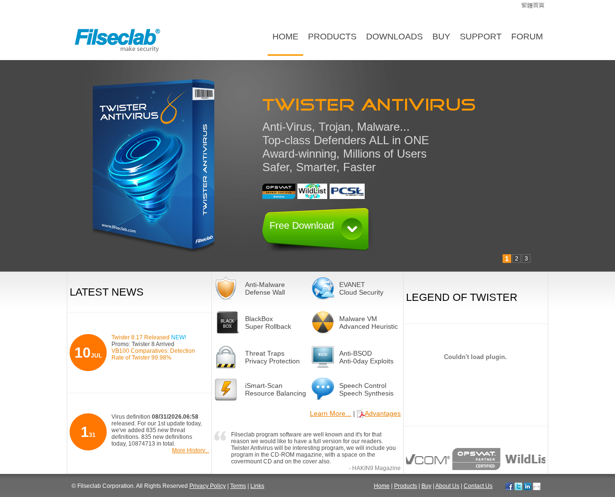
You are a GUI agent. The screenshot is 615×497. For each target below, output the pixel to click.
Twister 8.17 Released (148, 337)
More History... (190, 450)
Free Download (302, 225)
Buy (441, 36)
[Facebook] (509, 486)
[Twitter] (518, 486)
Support (481, 36)
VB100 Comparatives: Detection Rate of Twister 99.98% (153, 354)
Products (332, 36)
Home (285, 36)
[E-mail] (537, 486)
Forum (527, 36)
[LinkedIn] (527, 486)
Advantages (383, 413)
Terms (238, 486)
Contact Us (478, 486)
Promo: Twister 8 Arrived (142, 344)
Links (257, 486)
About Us (447, 486)
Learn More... (330, 413)
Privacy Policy (207, 486)
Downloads (394, 36)
